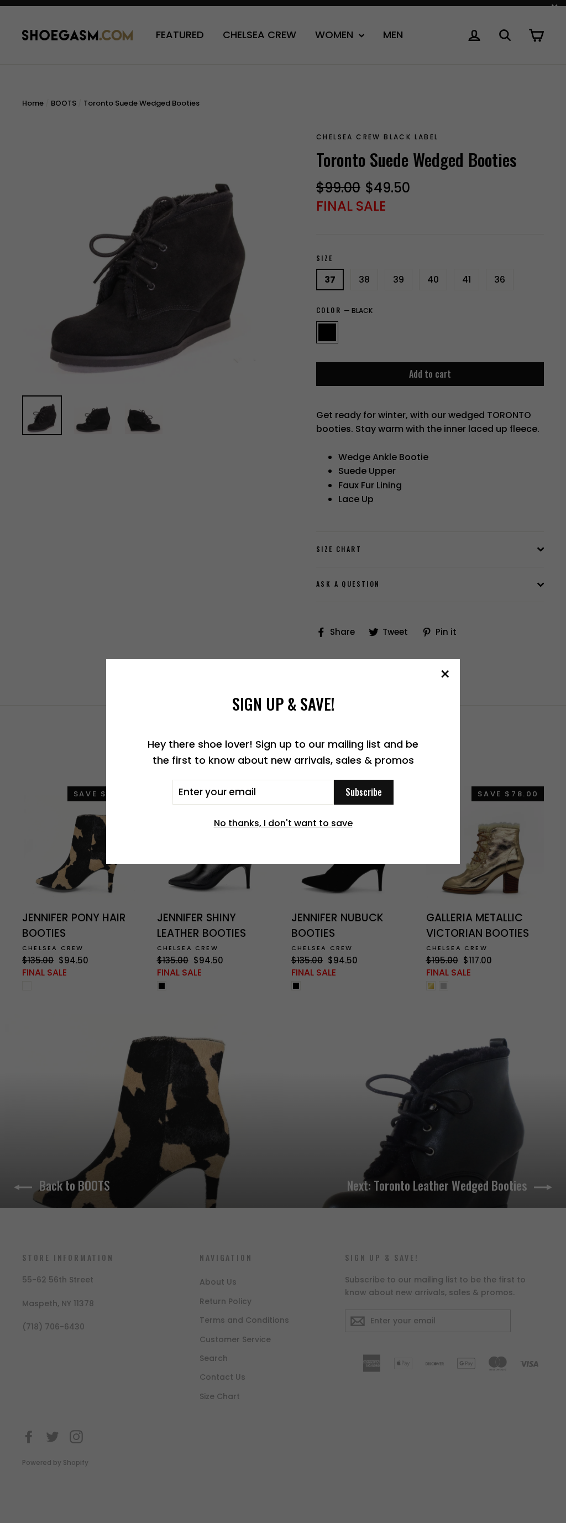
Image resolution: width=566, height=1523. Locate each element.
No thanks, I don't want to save (283, 823)
